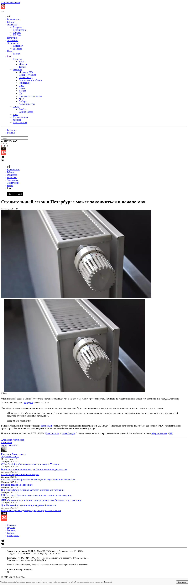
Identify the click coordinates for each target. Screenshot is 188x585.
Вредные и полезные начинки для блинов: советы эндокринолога (34, 469)
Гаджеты (17, 48)
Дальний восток (27, 104)
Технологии (13, 43)
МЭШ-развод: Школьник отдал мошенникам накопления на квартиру (36, 495)
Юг (20, 93)
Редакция (11, 130)
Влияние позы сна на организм (16, 485)
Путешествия (19, 30)
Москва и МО (26, 72)
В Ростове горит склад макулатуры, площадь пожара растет (31, 510)
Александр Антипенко (12, 440)
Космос (16, 53)
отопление (6, 442)
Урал (21, 98)
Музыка (23, 64)
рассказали (46, 425)
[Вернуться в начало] (3, 8)
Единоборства (26, 112)
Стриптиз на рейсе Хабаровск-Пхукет (20, 474)
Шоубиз (17, 32)
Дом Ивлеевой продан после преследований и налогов (28, 505)
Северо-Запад (25, 77)
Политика (12, 38)
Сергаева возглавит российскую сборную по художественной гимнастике (38, 479)
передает (28, 402)
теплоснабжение (9, 445)
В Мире (11, 22)
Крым (22, 88)
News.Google (68, 433)
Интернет (18, 46)
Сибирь (22, 101)
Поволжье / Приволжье (30, 96)
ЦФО (21, 85)
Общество (12, 24)
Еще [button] (9, 188)
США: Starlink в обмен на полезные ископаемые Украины (30, 464)
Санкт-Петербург (27, 75)
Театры (22, 67)
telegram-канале (159, 433)
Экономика (12, 40)
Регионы (17, 69)
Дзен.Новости (52, 433)
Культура (17, 59)
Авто (15, 114)
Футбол (22, 109)
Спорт (16, 106)
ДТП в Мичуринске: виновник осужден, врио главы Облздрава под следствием (41, 500)
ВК (171, 433)
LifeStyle (17, 35)
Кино (21, 61)
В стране (17, 27)
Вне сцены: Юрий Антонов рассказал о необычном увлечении (32, 490)
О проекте (11, 525)
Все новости (13, 19)
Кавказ (22, 90)
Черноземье (24, 83)
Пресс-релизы (20, 122)
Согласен (182, 582)
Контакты (11, 530)
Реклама (11, 132)
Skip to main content (10, 2)
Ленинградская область (30, 80)
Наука (10, 51)
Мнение (17, 120)
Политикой (108, 582)
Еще (9, 56)
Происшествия (20, 117)
